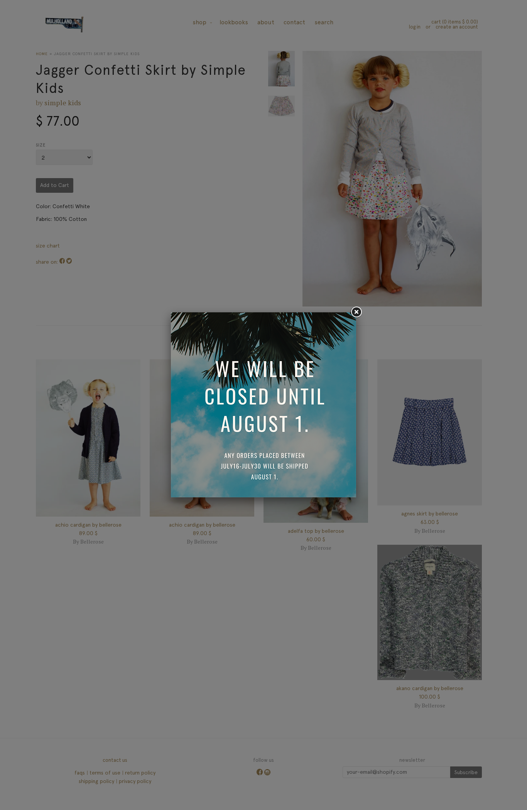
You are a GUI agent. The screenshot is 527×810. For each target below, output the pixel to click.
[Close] (356, 312)
